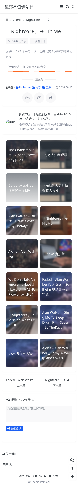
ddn (60, 114)
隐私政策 (24, 476)
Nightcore (33, 20)
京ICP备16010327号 (45, 476)
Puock (46, 482)
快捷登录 (15, 428)
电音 (38, 87)
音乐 (19, 20)
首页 (8, 20)
